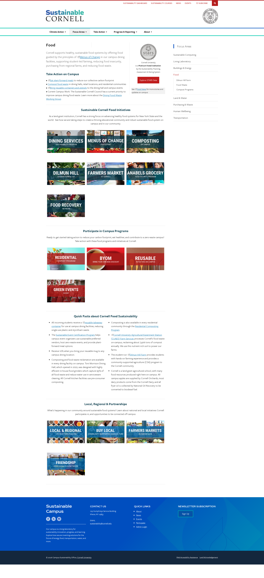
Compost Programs (184, 89)
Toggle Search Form (215, 3)
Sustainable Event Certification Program (75, 335)
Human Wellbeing (182, 111)
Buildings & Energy (182, 68)
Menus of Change (90, 57)
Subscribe (203, 3)
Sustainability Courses (161, 3)
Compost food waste (58, 84)
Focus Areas (184, 46)
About (138, 511)
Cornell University (84, 557)
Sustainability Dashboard (135, 3)
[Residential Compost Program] (66, 259)
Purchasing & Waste (183, 104)
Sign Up (185, 513)
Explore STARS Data (148, 80)
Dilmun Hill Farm (183, 80)
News (178, 3)
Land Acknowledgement (209, 557)
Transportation (180, 117)
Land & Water (180, 98)
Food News (141, 89)
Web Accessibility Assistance (187, 557)
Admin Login (141, 526)
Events (188, 3)
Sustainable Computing (184, 54)
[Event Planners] (66, 291)
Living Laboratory (182, 61)
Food (176, 74)
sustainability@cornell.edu (101, 523)
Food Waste (181, 84)
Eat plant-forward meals (61, 80)
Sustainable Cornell (65, 15)
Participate (140, 522)
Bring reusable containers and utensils (68, 87)
